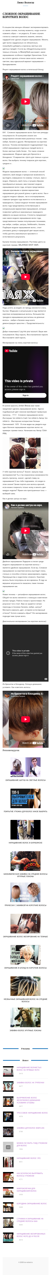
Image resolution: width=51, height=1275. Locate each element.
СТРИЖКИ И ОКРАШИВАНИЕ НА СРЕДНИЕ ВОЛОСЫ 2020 (30, 1219)
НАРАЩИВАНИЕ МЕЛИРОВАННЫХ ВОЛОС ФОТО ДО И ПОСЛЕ (31, 1235)
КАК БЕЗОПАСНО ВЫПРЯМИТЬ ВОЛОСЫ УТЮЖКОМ (30, 1174)
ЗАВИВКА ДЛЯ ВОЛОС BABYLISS (30, 1128)
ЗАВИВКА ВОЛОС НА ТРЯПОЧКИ (30, 1082)
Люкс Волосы (25, 2)
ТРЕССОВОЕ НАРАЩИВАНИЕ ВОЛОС (32, 1113)
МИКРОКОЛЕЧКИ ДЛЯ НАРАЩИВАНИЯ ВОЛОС (27, 1189)
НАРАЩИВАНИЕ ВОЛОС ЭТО (29, 1158)
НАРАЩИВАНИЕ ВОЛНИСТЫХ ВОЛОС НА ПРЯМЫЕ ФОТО (29, 1068)
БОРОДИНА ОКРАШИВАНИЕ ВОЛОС (32, 1203)
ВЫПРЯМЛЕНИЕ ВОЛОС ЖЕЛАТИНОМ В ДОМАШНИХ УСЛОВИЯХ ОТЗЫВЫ (28, 1100)
